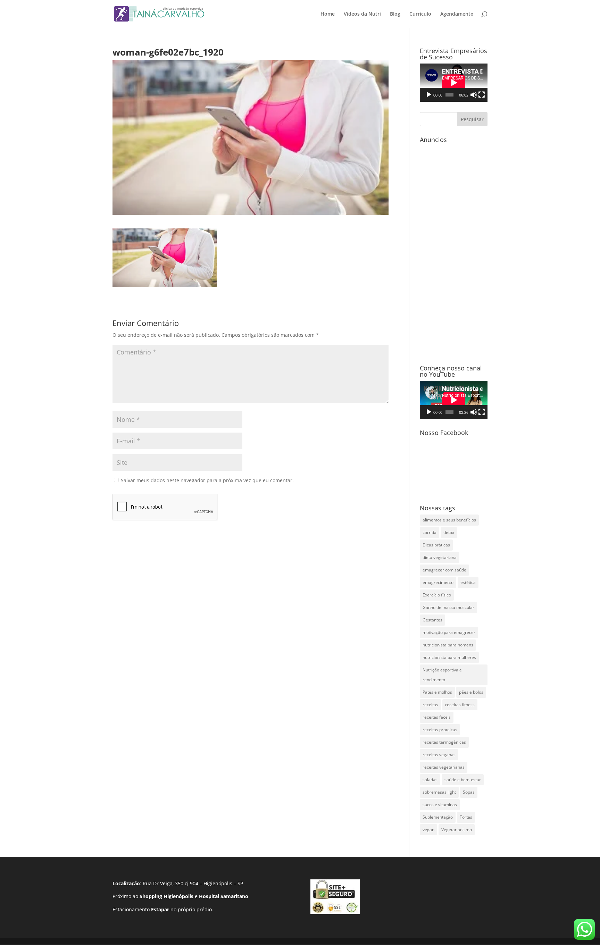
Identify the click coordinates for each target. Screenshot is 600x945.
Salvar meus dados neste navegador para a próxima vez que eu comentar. (207, 480)
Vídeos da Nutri (362, 14)
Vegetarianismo (456, 830)
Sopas (469, 792)
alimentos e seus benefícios (449, 520)
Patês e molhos (437, 692)
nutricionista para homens (448, 645)
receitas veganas (439, 755)
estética (468, 582)
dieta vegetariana (440, 557)
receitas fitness (460, 705)
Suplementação (438, 817)
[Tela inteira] (481, 94)
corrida (429, 532)
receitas (430, 705)
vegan (428, 830)
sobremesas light (439, 792)
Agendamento (457, 14)
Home (327, 14)
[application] (454, 83)
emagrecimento (438, 582)
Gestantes (432, 620)
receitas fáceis (437, 717)
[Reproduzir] (428, 94)
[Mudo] (473, 94)
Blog (395, 14)
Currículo (420, 14)
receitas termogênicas (444, 742)
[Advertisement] (454, 250)
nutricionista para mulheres (449, 657)
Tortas (466, 817)
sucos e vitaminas (440, 805)
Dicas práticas (436, 545)
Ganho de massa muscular (448, 607)
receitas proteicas (440, 730)
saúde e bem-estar (462, 780)
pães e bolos (471, 692)
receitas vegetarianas (444, 767)
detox (448, 532)
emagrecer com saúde (444, 570)
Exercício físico (437, 595)
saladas (430, 780)
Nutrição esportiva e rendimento (442, 675)
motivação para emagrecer (449, 632)
